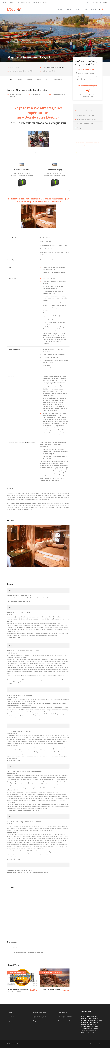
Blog (34, 1021)
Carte (39, 79)
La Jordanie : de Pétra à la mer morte (50, 989)
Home (60, 9)
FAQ (47, 79)
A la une (84, 9)
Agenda (76, 9)
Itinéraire (30, 79)
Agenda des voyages (39, 1017)
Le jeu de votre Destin (39, 1012)
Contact (93, 9)
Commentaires (57, 79)
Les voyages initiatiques (65, 1017)
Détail (11, 79)
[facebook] (87, 2)
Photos (20, 79)
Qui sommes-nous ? (64, 1021)
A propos (68, 9)
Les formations (62, 1012)
